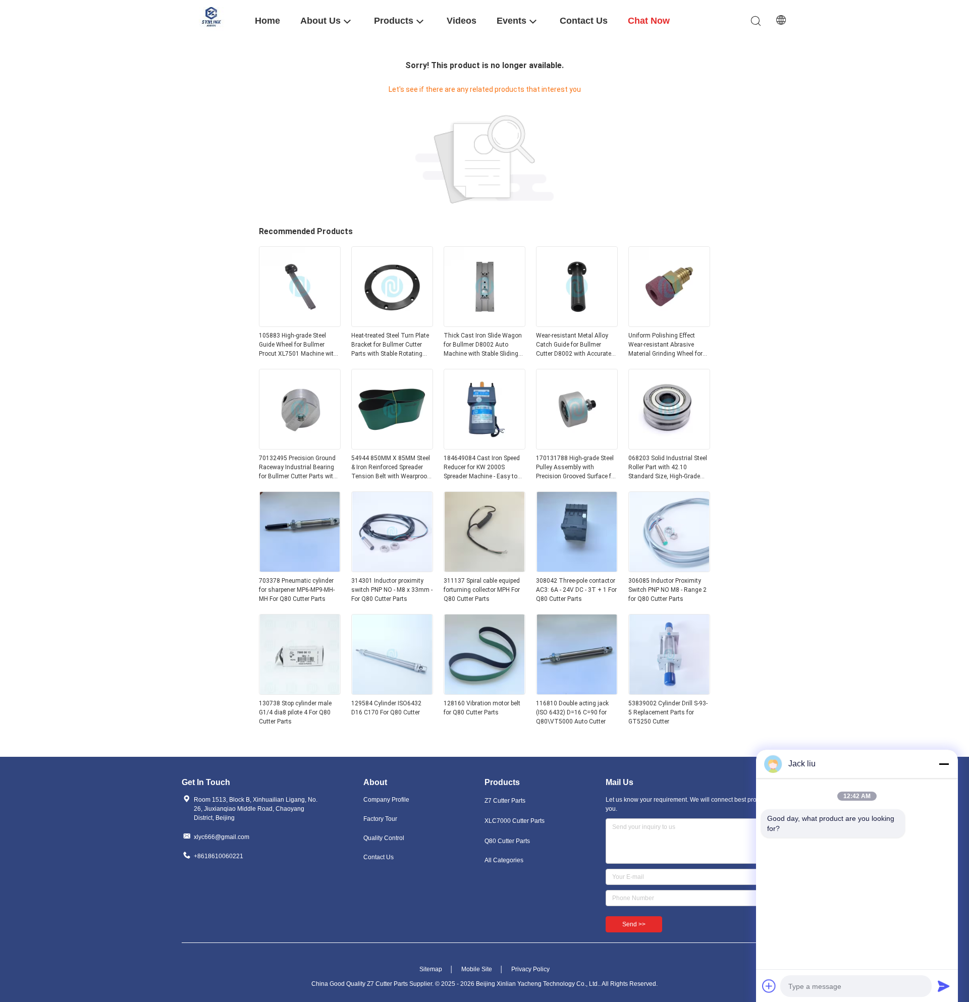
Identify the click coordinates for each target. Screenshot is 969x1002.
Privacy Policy (530, 969)
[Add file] (769, 986)
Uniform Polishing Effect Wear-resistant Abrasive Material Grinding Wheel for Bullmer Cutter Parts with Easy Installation (665, 345)
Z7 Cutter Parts (504, 800)
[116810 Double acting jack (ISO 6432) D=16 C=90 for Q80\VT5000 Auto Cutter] (576, 692)
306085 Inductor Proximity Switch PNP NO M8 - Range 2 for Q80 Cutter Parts (667, 589)
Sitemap (430, 969)
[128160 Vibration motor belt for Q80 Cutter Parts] (484, 692)
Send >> (633, 924)
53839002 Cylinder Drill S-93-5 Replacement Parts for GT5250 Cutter (668, 712)
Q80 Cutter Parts (507, 841)
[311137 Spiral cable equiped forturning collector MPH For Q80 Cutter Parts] (484, 569)
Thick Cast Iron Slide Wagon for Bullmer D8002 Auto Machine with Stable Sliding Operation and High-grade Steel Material (483, 345)
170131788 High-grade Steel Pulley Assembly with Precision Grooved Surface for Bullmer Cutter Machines (576, 468)
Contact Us (378, 857)
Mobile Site (476, 969)
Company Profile (386, 799)
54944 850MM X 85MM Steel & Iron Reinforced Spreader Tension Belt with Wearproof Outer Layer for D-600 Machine (390, 468)
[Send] (944, 986)
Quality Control (383, 838)
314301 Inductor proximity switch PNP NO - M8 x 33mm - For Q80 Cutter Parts (392, 589)
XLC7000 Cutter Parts (514, 820)
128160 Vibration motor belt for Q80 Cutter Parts (482, 708)
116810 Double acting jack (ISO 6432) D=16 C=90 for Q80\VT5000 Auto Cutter (572, 712)
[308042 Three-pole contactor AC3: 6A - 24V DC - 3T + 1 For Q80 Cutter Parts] (576, 569)
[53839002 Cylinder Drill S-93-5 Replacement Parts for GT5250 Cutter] (669, 692)
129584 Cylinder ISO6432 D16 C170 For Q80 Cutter (386, 708)
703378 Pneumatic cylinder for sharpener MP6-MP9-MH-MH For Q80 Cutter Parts (297, 589)
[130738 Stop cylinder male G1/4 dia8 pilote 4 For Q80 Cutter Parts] (299, 692)
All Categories (503, 860)
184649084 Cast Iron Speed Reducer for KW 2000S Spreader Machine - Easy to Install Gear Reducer (482, 468)
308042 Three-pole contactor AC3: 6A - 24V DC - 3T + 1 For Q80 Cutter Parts (576, 589)
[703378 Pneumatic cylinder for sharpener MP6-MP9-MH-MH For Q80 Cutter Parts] (299, 569)
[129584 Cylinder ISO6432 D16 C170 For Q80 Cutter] (392, 692)
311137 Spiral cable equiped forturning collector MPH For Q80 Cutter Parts (482, 589)
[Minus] (944, 764)
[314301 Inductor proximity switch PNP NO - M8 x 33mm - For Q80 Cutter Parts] (392, 569)
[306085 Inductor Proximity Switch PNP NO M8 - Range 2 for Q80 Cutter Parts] (669, 569)
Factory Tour (380, 818)
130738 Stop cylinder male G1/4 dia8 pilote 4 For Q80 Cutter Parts (295, 712)
